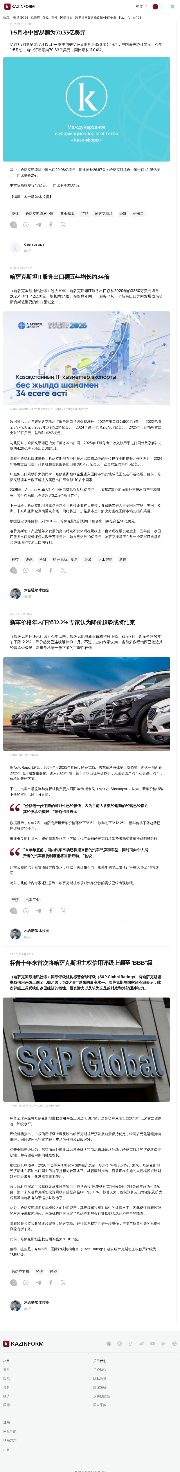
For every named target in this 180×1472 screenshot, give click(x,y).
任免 (46, 18)
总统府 (35, 18)
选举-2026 (20, 18)
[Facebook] (50, 225)
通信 (122, 559)
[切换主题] (158, 6)
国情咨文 (66, 18)
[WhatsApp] (25, 225)
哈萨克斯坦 (104, 214)
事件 (54, 18)
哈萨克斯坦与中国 (39, 214)
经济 (122, 214)
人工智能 (105, 559)
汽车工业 (32, 900)
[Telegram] (38, 225)
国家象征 (99, 1387)
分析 (6, 1387)
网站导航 (9, 1431)
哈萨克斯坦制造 (65, 559)
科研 (42, 559)
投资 (53, 1272)
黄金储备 (67, 214)
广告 (6, 1449)
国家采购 (99, 1405)
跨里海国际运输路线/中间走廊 (95, 18)
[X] (63, 225)
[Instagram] (13, 225)
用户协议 (99, 1370)
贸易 (84, 214)
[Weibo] (141, 1343)
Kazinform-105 (130, 18)
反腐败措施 (101, 1396)
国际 (6, 1405)
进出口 (138, 214)
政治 (6, 1378)
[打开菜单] (172, 6)
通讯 (28, 559)
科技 (15, 559)
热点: (6, 17)
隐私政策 (99, 1378)
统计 (15, 214)
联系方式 (9, 1440)
